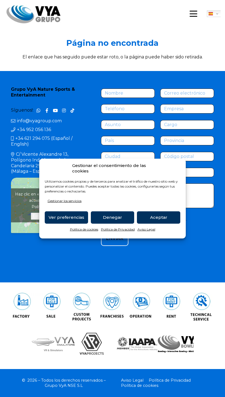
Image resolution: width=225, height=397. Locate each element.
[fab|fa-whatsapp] (38, 110)
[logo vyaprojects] (91, 343)
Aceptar (158, 217)
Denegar (112, 217)
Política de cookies (84, 229)
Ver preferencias (66, 217)
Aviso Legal (146, 229)
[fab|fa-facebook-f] (46, 110)
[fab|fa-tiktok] (72, 110)
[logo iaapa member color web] (133, 344)
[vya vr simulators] (49, 344)
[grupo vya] (33, 13)
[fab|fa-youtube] (55, 110)
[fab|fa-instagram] (64, 110)
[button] (193, 14)
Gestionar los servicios (64, 201)
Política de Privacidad (118, 229)
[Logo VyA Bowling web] (175, 344)
